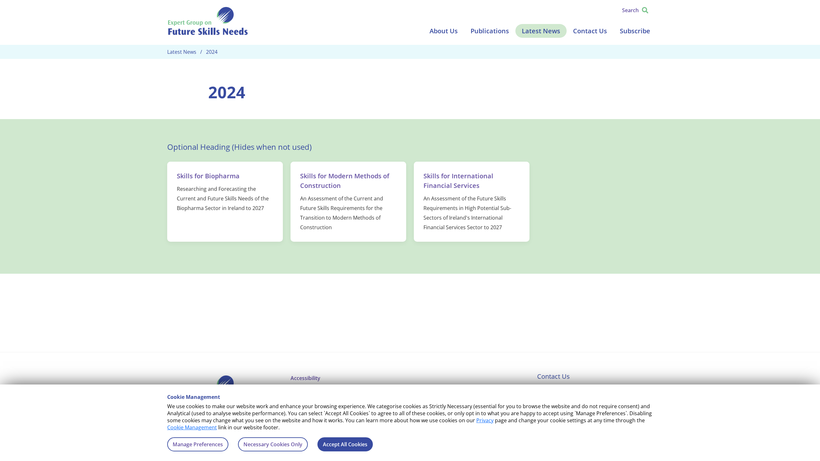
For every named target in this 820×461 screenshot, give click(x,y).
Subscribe (635, 31)
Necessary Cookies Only (272, 444)
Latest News (541, 31)
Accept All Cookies (345, 444)
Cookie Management (192, 427)
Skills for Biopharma (208, 176)
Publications (490, 31)
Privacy (485, 420)
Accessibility (305, 378)
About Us (444, 31)
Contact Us (590, 31)
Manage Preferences (198, 444)
